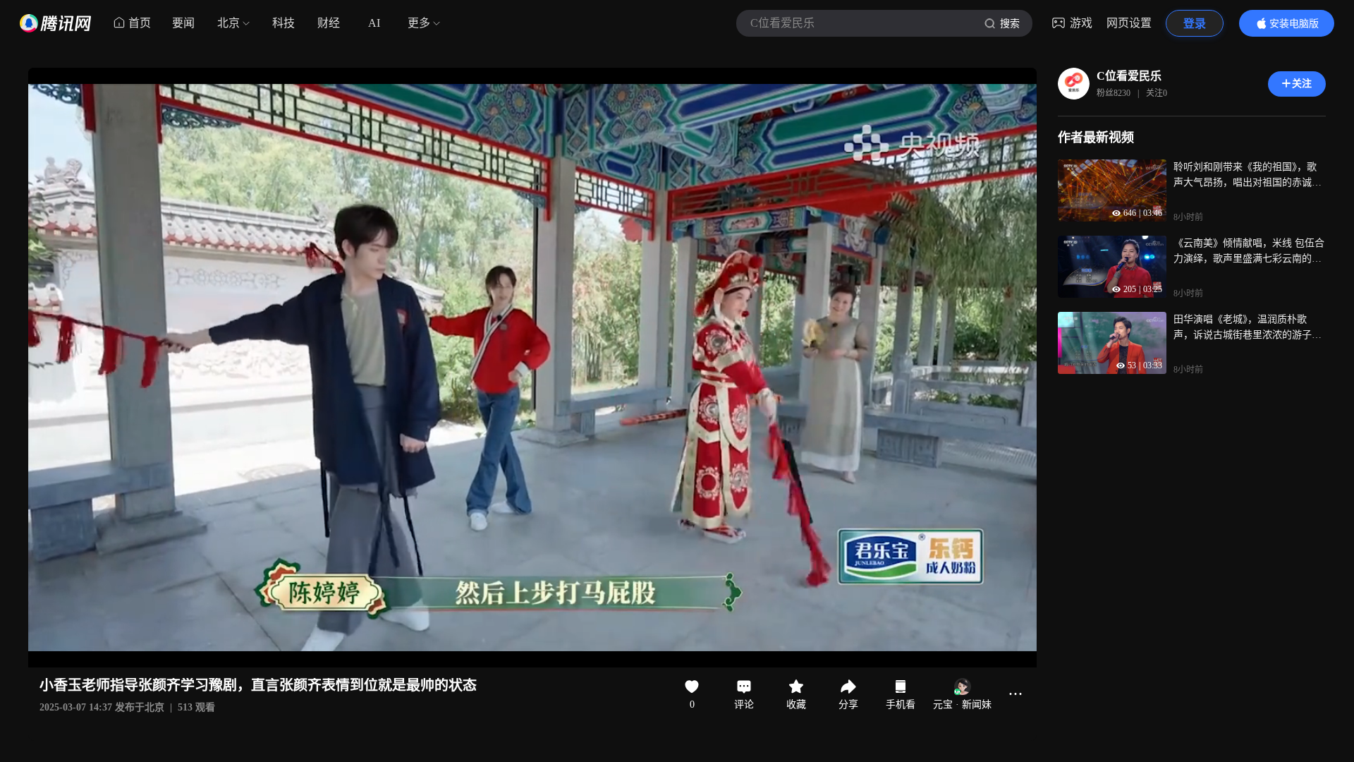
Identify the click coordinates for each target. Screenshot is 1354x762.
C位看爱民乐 (1129, 76)
